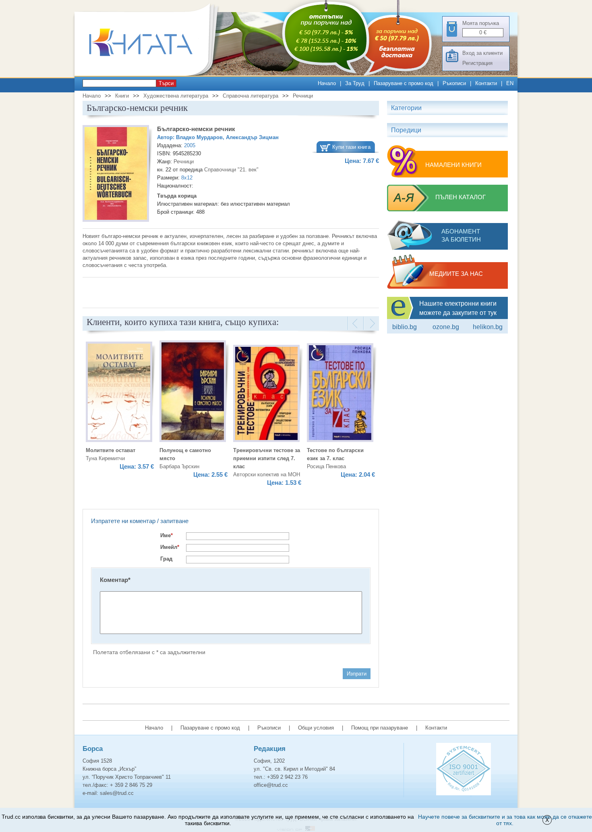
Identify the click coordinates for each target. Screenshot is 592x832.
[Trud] (149, 74)
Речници (303, 96)
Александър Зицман (252, 137)
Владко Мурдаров (199, 137)
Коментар (115, 579)
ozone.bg (446, 326)
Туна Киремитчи (105, 458)
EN (509, 83)
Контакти (486, 83)
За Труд (354, 83)
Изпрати (356, 674)
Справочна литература (250, 96)
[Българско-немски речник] (116, 174)
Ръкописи (454, 83)
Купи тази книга (351, 147)
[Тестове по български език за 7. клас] (340, 393)
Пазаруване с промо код (403, 83)
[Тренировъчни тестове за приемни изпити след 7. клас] (266, 394)
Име (166, 535)
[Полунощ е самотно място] (192, 392)
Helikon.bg (488, 326)
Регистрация (477, 63)
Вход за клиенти (482, 53)
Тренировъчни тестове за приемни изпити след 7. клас (266, 458)
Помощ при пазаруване (379, 728)
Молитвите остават (110, 450)
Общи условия (316, 728)
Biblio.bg (404, 326)
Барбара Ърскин (179, 466)
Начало (327, 83)
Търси (166, 83)
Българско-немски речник (196, 128)
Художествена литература (175, 96)
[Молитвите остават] (119, 393)
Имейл (169, 547)
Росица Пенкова (326, 466)
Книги (122, 96)
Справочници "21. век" (231, 170)
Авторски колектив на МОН (266, 474)
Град (166, 559)
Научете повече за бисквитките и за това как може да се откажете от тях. (505, 819)
